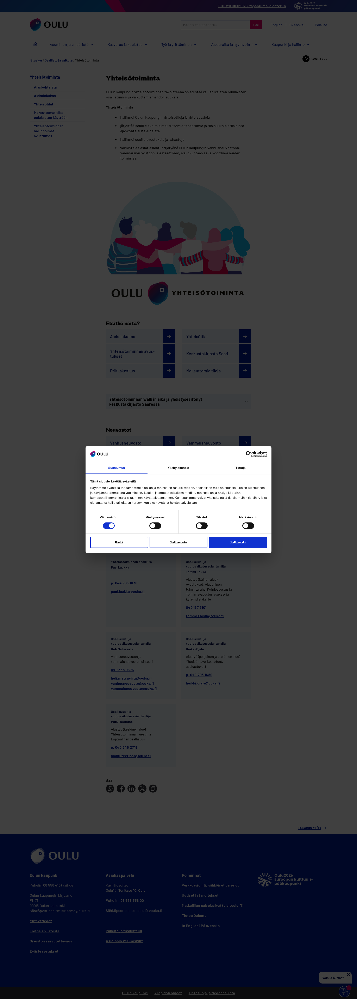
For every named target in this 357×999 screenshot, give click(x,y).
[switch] (155, 525)
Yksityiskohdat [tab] (178, 468)
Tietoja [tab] (240, 468)
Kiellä (119, 542)
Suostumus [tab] (116, 468)
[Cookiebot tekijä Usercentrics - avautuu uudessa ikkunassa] (249, 454)
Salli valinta (178, 542)
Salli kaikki (238, 542)
